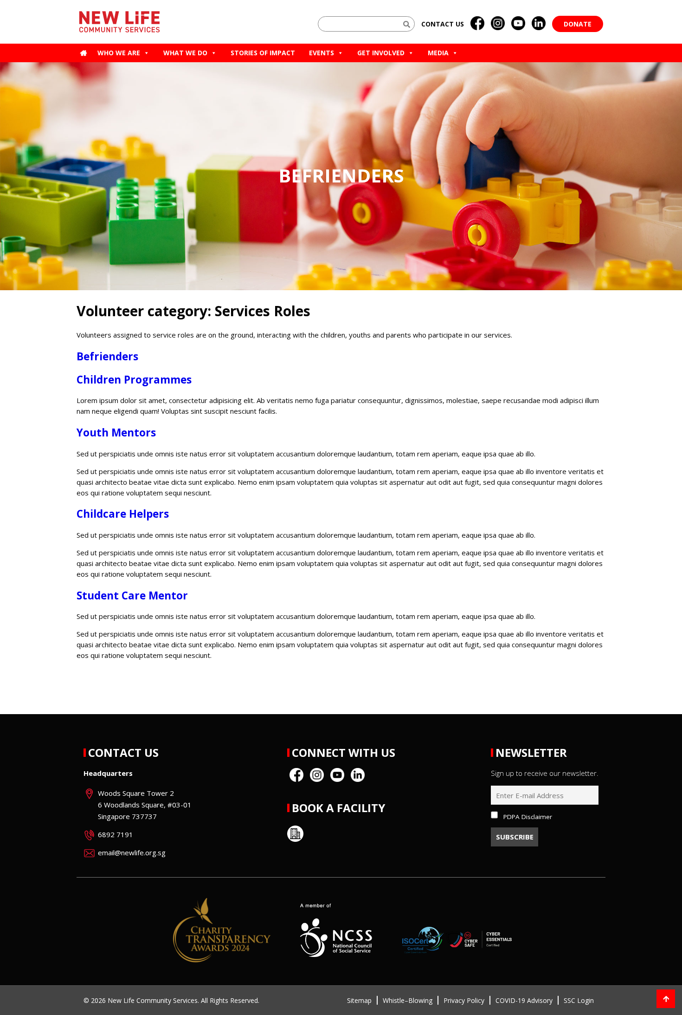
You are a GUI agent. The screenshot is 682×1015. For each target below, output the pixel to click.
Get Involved (381, 52)
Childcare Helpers (123, 514)
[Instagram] (498, 23)
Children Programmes (134, 379)
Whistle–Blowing (407, 1000)
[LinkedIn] (539, 23)
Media (438, 52)
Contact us (442, 24)
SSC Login (579, 1000)
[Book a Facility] (295, 834)
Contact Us (123, 752)
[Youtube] (518, 23)
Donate (578, 24)
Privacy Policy (464, 1000)
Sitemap (359, 1000)
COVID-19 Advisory (524, 1000)
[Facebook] (477, 23)
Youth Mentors (116, 432)
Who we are (118, 52)
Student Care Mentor (132, 595)
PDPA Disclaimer (527, 817)
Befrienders (107, 356)
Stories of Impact (263, 52)
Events (321, 52)
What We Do (185, 52)
